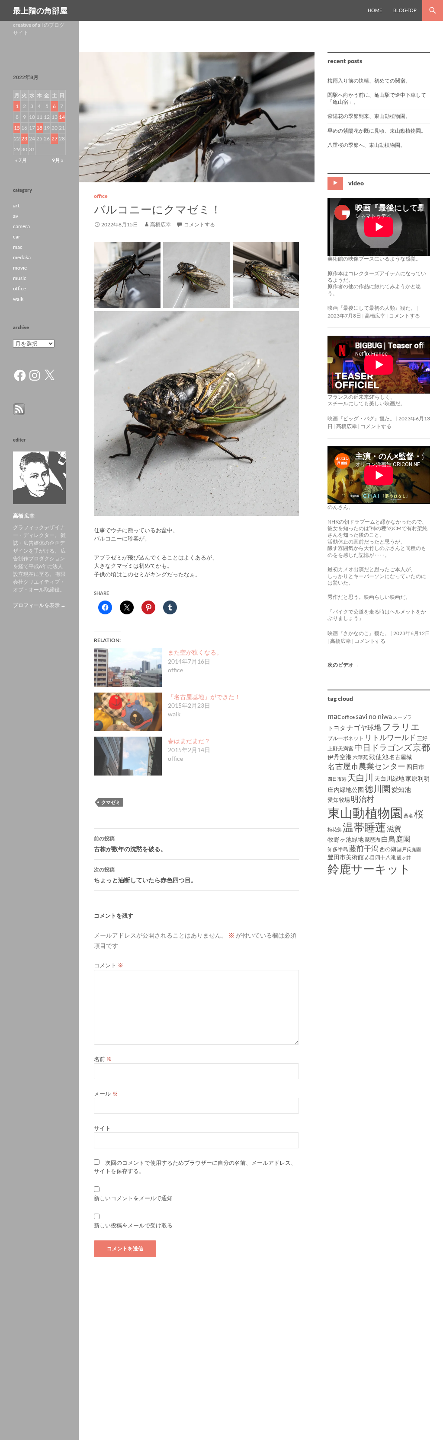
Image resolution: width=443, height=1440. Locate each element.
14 (62, 117)
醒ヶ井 (404, 857)
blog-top (405, 10)
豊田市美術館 (345, 857)
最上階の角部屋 (40, 10)
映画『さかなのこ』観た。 (358, 633)
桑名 (408, 815)
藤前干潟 (364, 848)
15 (17, 127)
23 (24, 138)
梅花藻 (334, 829)
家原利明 (417, 778)
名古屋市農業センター (366, 766)
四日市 (415, 766)
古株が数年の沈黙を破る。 (130, 843)
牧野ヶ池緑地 (345, 839)
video (356, 182)
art (16, 205)
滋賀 (394, 828)
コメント (108, 965)
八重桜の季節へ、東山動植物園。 (366, 145)
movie (20, 267)
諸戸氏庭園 (409, 849)
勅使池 (378, 756)
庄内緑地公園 (345, 789)
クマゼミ (110, 802)
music (19, 278)
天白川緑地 (389, 778)
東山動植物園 (365, 812)
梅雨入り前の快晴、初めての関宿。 (369, 80)
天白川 (360, 777)
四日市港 (337, 779)
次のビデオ (343, 664)
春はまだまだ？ (189, 740)
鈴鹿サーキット (369, 868)
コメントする (199, 224)
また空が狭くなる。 (195, 652)
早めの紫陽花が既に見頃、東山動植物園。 (376, 130)
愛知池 (401, 789)
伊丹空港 (339, 756)
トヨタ (336, 727)
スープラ (402, 717)
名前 (103, 1058)
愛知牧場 (338, 799)
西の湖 (387, 849)
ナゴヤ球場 (364, 727)
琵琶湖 (372, 839)
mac (334, 716)
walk (18, 299)
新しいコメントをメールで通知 (133, 1198)
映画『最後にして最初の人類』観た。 (371, 308)
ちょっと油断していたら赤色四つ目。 (145, 875)
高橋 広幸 (24, 515)
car (16, 236)
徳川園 (378, 788)
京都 (421, 747)
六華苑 (360, 757)
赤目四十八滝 (380, 857)
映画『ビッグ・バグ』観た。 (361, 418)
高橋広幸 (160, 224)
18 (39, 127)
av (15, 216)
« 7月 (21, 160)
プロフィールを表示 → (39, 605)
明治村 (362, 799)
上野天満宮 (340, 748)
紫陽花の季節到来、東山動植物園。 (369, 116)
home (375, 10)
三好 (422, 738)
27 (54, 138)
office (101, 196)
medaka (22, 257)
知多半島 (337, 849)
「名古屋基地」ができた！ (204, 696)
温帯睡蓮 (364, 827)
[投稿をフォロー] (19, 408)
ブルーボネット (345, 738)
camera (21, 226)
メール (106, 1093)
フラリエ (401, 726)
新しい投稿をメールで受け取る (133, 1225)
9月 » (58, 160)
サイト (102, 1128)
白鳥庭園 (396, 838)
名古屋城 (400, 756)
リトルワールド (390, 737)
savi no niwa (374, 716)
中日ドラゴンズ (383, 747)
